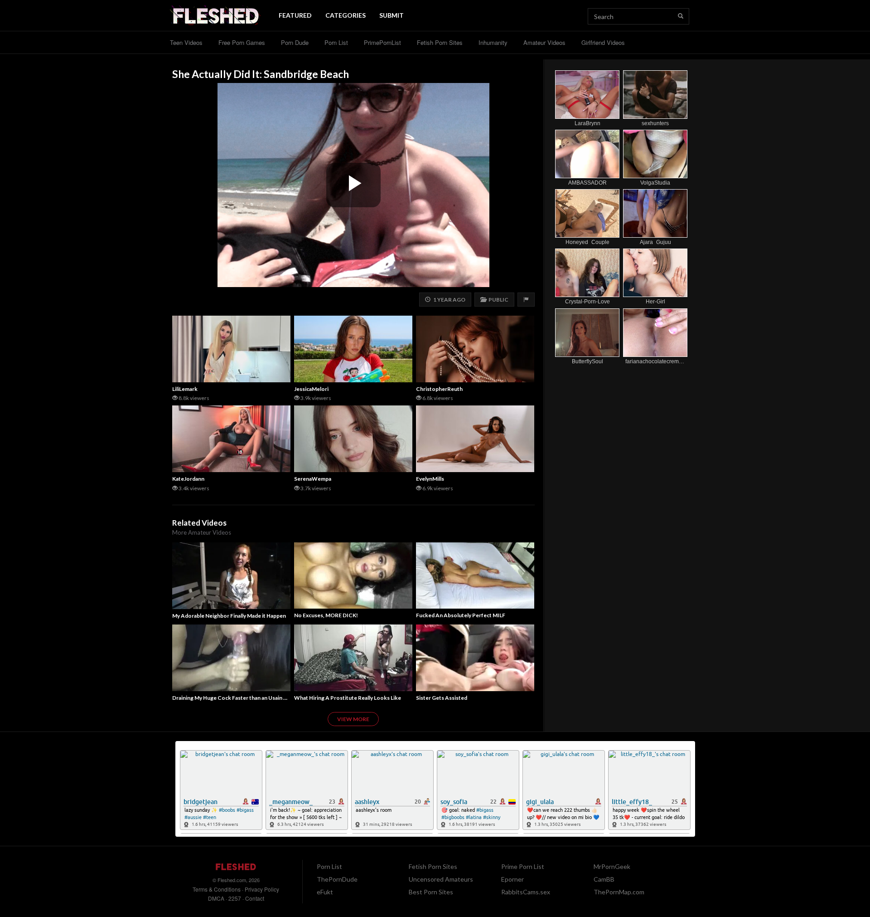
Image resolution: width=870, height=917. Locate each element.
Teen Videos (186, 42)
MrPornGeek (612, 866)
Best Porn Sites (431, 892)
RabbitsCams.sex (525, 892)
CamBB (604, 879)
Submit (391, 15)
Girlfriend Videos (603, 42)
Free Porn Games (241, 42)
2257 (234, 898)
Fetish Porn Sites (440, 42)
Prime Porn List (522, 866)
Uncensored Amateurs (441, 879)
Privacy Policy (262, 889)
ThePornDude (337, 879)
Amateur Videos (544, 42)
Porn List (336, 42)
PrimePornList (382, 42)
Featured (295, 15)
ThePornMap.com (619, 892)
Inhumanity (493, 42)
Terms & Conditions (217, 889)
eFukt (325, 892)
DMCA (216, 898)
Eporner (512, 879)
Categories (345, 15)
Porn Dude (295, 42)
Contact (254, 898)
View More (353, 719)
